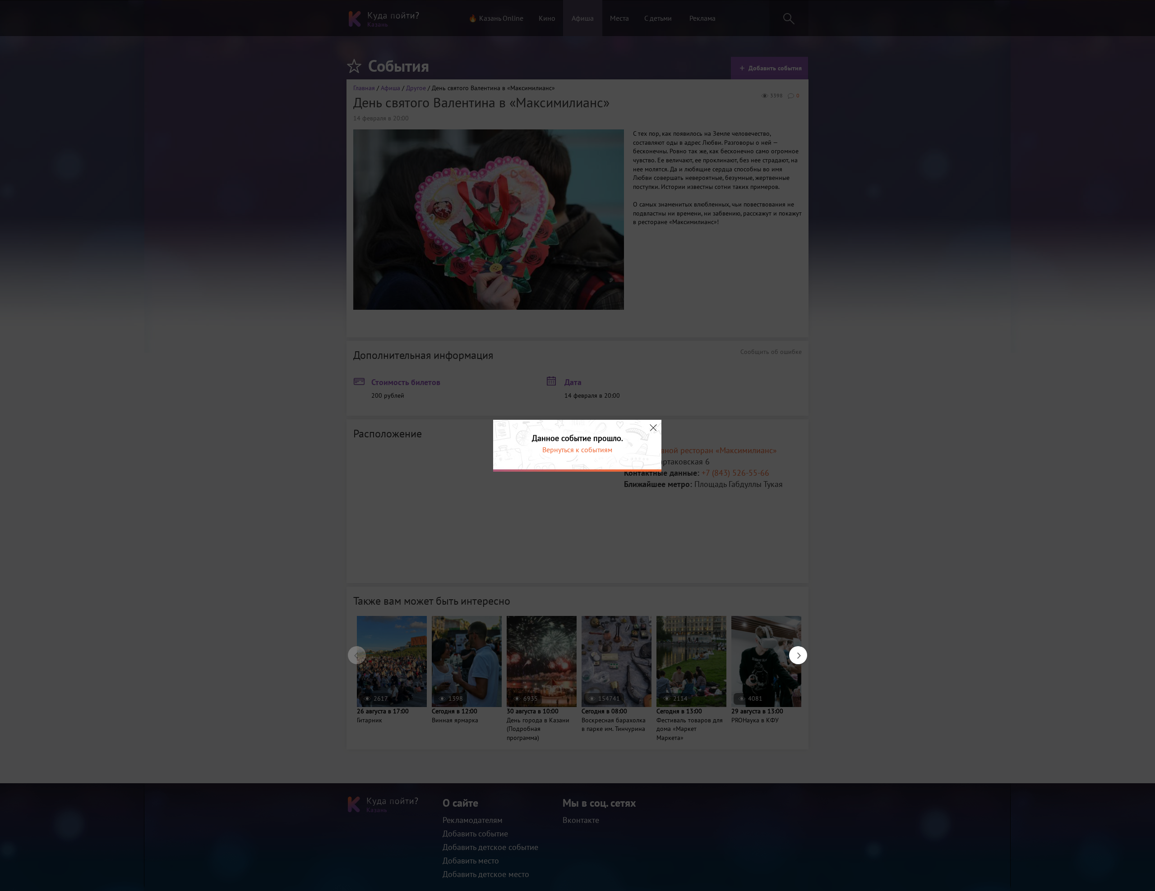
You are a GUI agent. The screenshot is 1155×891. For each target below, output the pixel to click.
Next (793, 650)
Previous (352, 650)
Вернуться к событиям (577, 449)
